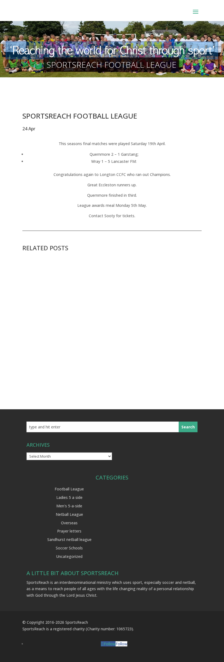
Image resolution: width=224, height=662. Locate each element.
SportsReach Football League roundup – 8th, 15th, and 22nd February (108, 276)
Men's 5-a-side (69, 505)
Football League (69, 489)
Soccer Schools (69, 548)
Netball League (69, 514)
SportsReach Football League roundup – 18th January (89, 363)
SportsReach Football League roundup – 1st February (89, 319)
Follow (121, 643)
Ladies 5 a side (69, 497)
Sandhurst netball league (69, 539)
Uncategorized (69, 556)
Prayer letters (69, 531)
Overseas (69, 522)
